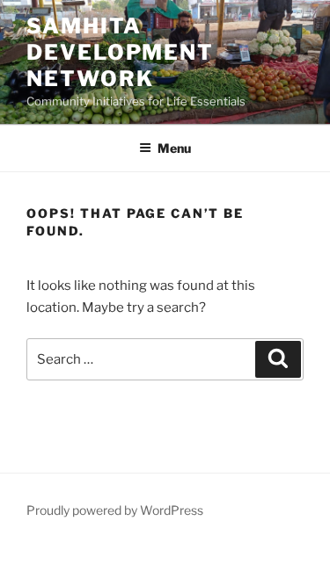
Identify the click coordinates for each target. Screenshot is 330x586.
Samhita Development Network (120, 52)
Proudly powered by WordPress (114, 510)
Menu (174, 148)
